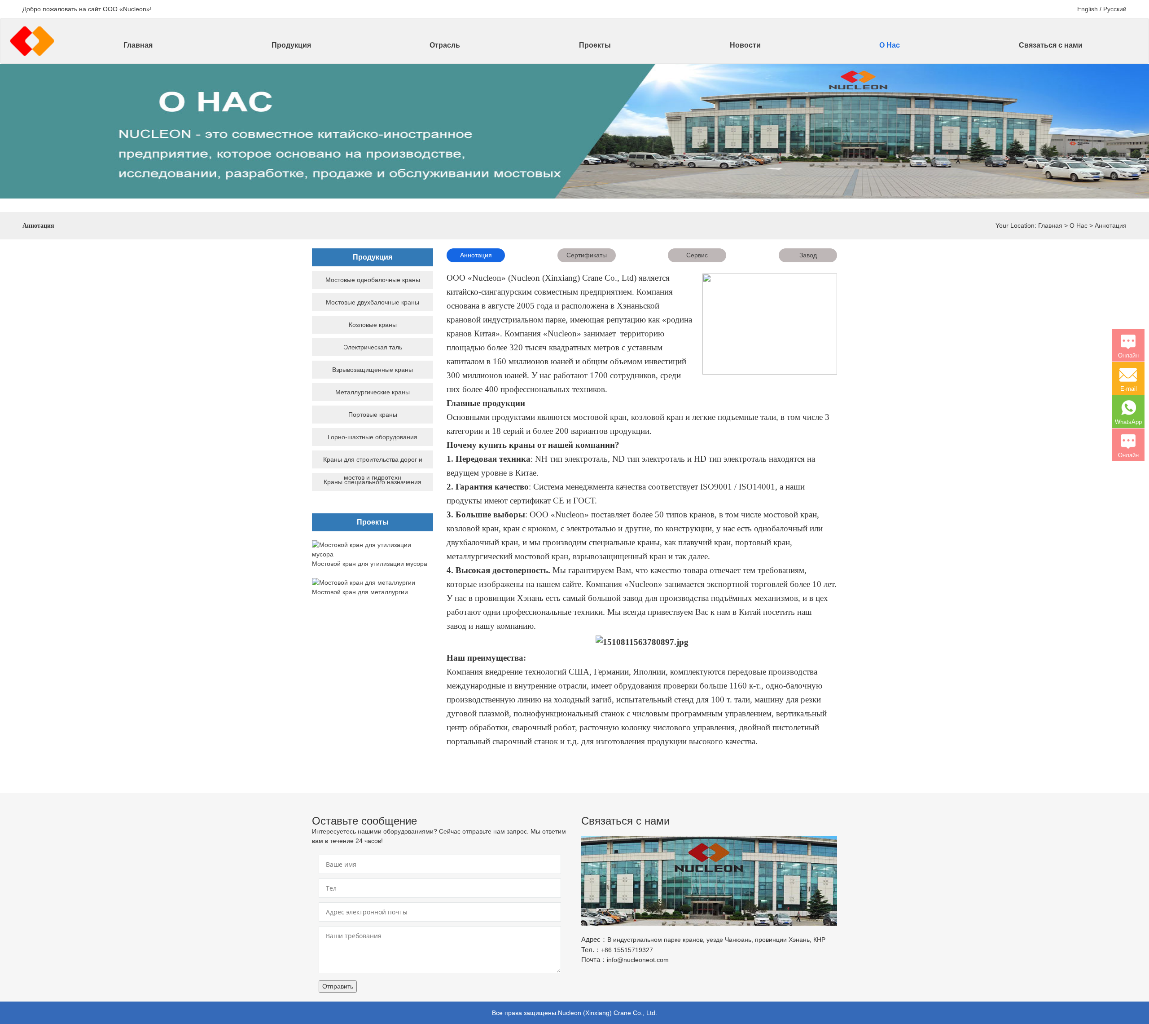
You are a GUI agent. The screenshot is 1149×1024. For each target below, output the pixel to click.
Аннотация (1111, 225)
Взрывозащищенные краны (372, 369)
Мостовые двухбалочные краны (372, 302)
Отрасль (445, 45)
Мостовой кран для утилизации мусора (369, 563)
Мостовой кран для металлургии (360, 592)
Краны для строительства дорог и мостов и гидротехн (372, 468)
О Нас (889, 45)
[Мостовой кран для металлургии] (363, 582)
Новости (745, 45)
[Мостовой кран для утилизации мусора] (372, 549)
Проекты (595, 45)
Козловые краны (373, 324)
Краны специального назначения (372, 482)
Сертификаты (586, 255)
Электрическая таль (372, 347)
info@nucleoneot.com (638, 959)
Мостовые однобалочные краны (372, 279)
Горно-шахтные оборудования (372, 437)
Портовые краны (372, 414)
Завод (808, 255)
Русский (1115, 9)
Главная (138, 45)
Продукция (291, 45)
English (1087, 9)
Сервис (697, 255)
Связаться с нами (1051, 45)
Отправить (337, 986)
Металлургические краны (372, 392)
